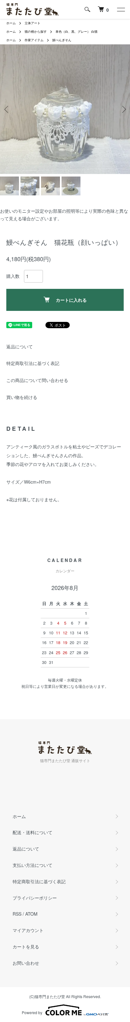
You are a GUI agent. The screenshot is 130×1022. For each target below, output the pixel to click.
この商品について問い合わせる (37, 380)
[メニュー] (120, 9)
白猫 (94, 31)
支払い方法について (32, 865)
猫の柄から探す (36, 31)
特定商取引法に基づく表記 (32, 363)
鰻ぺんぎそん (61, 40)
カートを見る (26, 946)
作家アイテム (34, 40)
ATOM (31, 914)
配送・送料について (32, 832)
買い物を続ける (21, 397)
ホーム (11, 23)
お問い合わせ (26, 963)
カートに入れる (71, 300)
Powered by (32, 1012)
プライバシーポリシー (35, 898)
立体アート (32, 23)
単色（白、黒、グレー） (73, 31)
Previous (7, 109)
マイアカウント (28, 930)
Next (123, 109)
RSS (17, 914)
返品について (19, 346)
